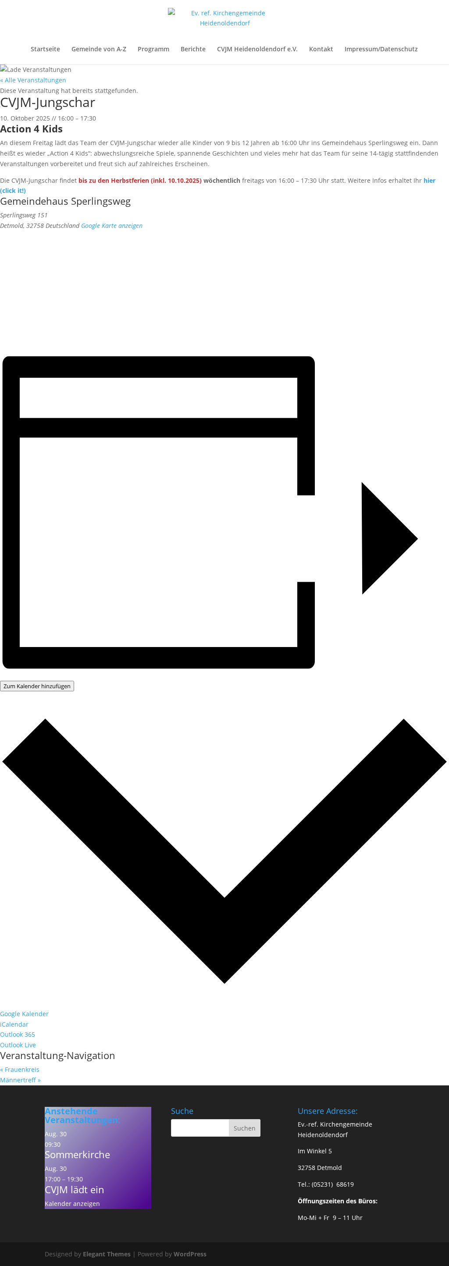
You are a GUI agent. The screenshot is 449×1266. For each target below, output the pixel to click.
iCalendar (14, 1024)
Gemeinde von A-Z (98, 49)
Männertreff (20, 1080)
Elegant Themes (107, 1254)
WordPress (190, 1254)
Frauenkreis (19, 1069)
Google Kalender (24, 1014)
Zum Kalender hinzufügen (37, 686)
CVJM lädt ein (74, 1189)
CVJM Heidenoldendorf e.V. (257, 49)
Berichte (193, 49)
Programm (153, 49)
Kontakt (321, 49)
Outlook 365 (17, 1034)
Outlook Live (18, 1045)
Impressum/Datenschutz (381, 49)
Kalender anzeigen (72, 1203)
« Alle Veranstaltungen (33, 80)
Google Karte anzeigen (112, 225)
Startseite (45, 49)
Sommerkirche (77, 1154)
